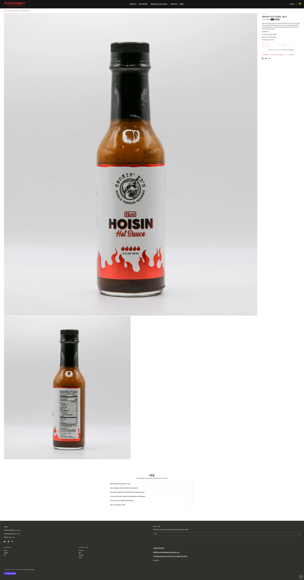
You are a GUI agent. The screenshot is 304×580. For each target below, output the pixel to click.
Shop (8, 10)
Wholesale (81, 555)
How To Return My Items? (117, 505)
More (182, 4)
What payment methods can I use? (120, 484)
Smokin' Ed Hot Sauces (15, 10)
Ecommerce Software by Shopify (29, 569)
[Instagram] (13, 541)
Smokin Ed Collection (159, 4)
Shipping (6, 553)
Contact (80, 557)
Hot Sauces (143, 4)
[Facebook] (5, 541)
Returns (5, 550)
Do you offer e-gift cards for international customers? (127, 496)
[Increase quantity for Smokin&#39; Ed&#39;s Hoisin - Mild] (267, 45)
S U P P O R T (7, 547)
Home (5, 10)
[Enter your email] (298, 534)
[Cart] (299, 4)
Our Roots (81, 550)
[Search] (296, 4)
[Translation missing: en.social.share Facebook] (263, 58)
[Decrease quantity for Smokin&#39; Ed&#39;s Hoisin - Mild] (263, 45)
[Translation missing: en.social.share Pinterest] (269, 58)
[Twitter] (9, 541)
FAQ (5, 555)
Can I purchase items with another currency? (124, 488)
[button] (301, 577)
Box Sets (174, 4)
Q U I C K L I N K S (83, 547)
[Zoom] (253, 16)
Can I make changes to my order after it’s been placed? (127, 492)
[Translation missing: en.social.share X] (266, 58)
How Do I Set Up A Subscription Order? (122, 500)
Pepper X (133, 4)
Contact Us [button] (156, 560)
